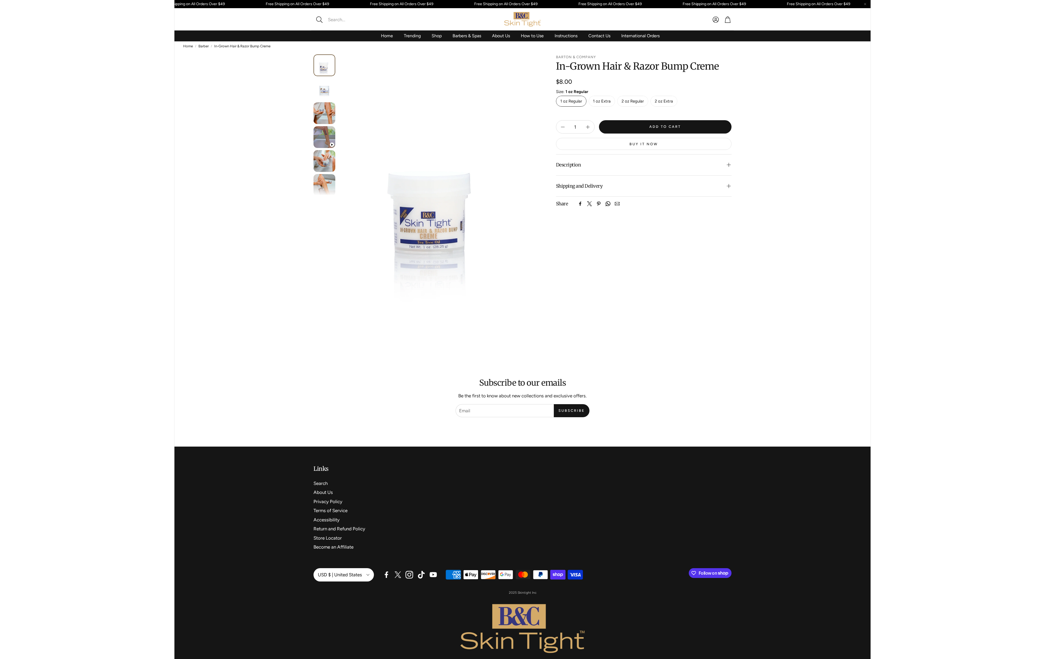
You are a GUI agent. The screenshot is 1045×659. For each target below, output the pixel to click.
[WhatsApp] (608, 203)
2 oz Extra (664, 101)
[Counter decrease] (563, 127)
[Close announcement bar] (865, 4)
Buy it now (643, 144)
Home (188, 46)
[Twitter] (589, 203)
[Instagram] (409, 574)
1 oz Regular (571, 101)
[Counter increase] (588, 127)
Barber (203, 46)
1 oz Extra (602, 101)
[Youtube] (433, 574)
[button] (350, 19)
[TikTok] (421, 574)
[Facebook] (580, 203)
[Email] (617, 203)
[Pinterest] (598, 203)
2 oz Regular (633, 101)
